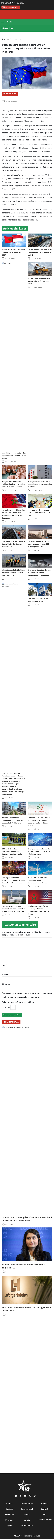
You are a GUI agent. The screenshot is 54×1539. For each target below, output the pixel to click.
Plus (44, 1514)
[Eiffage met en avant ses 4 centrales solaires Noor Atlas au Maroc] (40, 472)
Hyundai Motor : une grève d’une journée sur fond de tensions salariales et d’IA (27, 1218)
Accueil (6, 39)
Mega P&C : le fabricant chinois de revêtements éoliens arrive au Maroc (37, 880)
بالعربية (27, 1520)
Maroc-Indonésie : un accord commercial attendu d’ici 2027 (13, 252)
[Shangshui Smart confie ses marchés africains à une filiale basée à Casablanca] (40, 560)
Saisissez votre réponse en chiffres (18, 1002)
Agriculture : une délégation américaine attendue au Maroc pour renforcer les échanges (13, 514)
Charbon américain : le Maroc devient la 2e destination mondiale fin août (13, 544)
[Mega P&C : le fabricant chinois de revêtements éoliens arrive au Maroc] (40, 868)
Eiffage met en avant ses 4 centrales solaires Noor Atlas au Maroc (40, 484)
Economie (9, 1514)
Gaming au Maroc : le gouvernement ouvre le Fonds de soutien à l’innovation (14, 880)
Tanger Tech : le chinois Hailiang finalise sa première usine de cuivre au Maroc (13, 484)
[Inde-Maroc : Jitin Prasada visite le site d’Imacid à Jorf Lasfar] (40, 501)
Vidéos (27, 1514)
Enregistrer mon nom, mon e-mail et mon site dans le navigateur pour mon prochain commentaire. (27, 995)
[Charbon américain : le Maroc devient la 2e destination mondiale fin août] (14, 532)
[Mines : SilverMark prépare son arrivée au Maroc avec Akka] (40, 269)
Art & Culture (27, 1503)
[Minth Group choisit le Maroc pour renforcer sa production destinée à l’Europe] (14, 560)
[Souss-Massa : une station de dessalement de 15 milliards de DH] (40, 240)
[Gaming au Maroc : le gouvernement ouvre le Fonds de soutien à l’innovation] (14, 868)
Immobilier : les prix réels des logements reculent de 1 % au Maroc (14, 455)
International (16, 39)
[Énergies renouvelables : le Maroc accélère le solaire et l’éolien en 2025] (40, 839)
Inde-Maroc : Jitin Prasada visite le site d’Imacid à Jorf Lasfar (39, 512)
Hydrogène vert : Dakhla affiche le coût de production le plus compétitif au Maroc (13, 909)
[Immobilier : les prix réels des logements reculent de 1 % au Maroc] (14, 356)
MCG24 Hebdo (27, 1525)
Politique (9, 1520)
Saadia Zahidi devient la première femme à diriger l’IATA (23, 1266)
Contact (44, 1509)
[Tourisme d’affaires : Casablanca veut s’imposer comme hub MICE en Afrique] (14, 808)
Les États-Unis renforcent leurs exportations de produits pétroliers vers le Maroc (38, 910)
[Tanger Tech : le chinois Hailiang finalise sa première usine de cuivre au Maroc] (14, 472)
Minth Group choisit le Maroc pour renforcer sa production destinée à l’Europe (13, 572)
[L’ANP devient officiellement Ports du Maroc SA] (40, 589)
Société (9, 1509)
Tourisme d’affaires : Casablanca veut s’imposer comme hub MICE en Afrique (13, 820)
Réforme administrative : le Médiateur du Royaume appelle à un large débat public (39, 821)
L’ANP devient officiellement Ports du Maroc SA (39, 600)
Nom (4, 965)
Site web (6, 984)
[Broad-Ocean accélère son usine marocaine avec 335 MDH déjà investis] (40, 532)
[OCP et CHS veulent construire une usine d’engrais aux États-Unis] (14, 839)
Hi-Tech (44, 1503)
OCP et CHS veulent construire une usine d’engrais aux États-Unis (12, 851)
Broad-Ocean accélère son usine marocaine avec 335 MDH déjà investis (38, 544)
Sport (9, 1525)
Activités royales (44, 1519)
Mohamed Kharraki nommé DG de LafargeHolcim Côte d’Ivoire (26, 1309)
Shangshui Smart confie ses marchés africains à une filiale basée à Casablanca (39, 572)
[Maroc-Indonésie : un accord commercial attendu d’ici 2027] (14, 240)
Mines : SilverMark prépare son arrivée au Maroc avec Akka (39, 281)
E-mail (5, 974)
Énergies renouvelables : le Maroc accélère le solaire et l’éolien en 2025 (39, 851)
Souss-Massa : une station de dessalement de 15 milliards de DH (40, 252)
